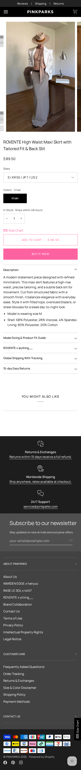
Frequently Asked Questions (23, 667)
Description (10, 270)
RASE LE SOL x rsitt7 (17, 590)
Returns (59, 3)
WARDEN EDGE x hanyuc (20, 583)
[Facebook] (5, 762)
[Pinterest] (13, 762)
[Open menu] (9, 12)
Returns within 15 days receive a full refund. (40, 457)
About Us (10, 576)
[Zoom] (13, 124)
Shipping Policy (14, 694)
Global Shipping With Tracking (22, 358)
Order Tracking (13, 674)
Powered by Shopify (41, 757)
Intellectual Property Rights (23, 632)
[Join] (69, 540)
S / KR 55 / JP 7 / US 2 (22, 177)
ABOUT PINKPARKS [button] (15, 564)
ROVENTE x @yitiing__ (18, 348)
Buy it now (40, 254)
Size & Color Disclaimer (19, 688)
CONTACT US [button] (11, 716)
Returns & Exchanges (18, 680)
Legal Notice (12, 639)
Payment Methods (16, 701)
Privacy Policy (13, 625)
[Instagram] (21, 762)
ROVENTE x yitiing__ (18, 597)
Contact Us (11, 611)
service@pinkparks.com (40, 506)
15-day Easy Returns (16, 368)
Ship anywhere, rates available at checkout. (40, 481)
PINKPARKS (13, 757)
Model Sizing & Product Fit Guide (24, 338)
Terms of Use (12, 618)
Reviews (22, 3)
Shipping (40, 3)
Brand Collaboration (17, 604)
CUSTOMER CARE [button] (14, 654)
